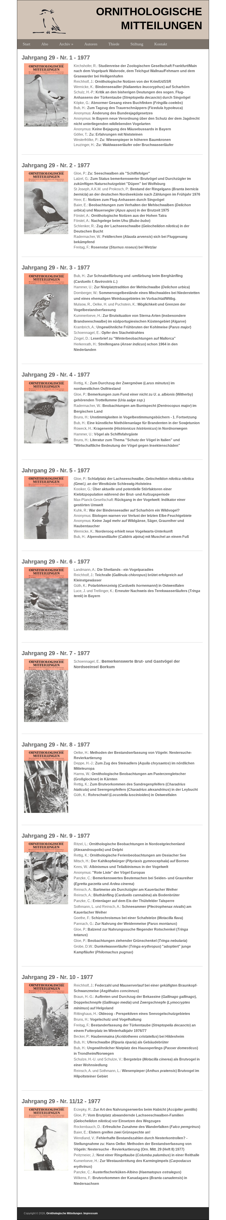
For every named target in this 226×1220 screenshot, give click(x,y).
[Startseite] (49, 33)
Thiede (113, 44)
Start (26, 44)
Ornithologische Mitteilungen (64, 1213)
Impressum (90, 1213)
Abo (44, 44)
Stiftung (136, 44)
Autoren (90, 44)
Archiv (66, 44)
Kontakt (160, 44)
